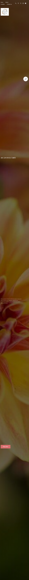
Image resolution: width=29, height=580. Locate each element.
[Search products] (25, 79)
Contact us (9, 4)
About (6, 2)
